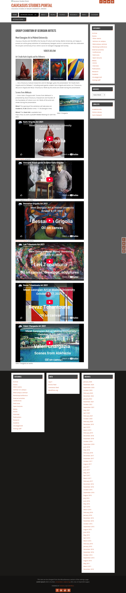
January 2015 (87, 546)
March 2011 (87, 566)
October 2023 (87, 390)
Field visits (96, 55)
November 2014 (88, 552)
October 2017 (87, 461)
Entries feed (52, 385)
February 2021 (88, 416)
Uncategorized (97, 77)
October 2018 (87, 441)
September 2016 (88, 492)
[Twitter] (124, 247)
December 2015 (88, 518)
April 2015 (86, 538)
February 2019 (88, 433)
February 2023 (88, 393)
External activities (98, 50)
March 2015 (87, 541)
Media (94, 61)
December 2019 (88, 424)
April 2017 (86, 475)
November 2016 (88, 487)
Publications (96, 69)
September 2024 (88, 387)
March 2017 (87, 478)
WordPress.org (53, 390)
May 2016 (86, 504)
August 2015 (87, 529)
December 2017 (88, 456)
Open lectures (97, 58)
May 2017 (86, 473)
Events (94, 36)
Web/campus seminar (100, 44)
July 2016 (86, 498)
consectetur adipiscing (62, 582)
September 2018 (88, 444)
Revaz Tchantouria (22, 322)
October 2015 (87, 524)
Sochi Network (97, 115)
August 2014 (87, 561)
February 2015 (88, 544)
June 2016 (86, 501)
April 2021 (86, 413)
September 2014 (88, 558)
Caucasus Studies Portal (31, 5)
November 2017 (88, 458)
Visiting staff (96, 80)
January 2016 (87, 515)
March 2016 (87, 509)
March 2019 (87, 430)
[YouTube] (124, 243)
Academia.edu (97, 109)
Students (95, 74)
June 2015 (86, 532)
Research (95, 71)
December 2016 (88, 484)
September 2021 (88, 407)
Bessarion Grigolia (22, 241)
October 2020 (87, 419)
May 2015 (86, 535)
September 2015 (88, 527)
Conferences (97, 52)
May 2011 (86, 563)
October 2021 (87, 404)
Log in (50, 382)
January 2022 (87, 399)
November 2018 (88, 438)
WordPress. (70, 586)
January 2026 (87, 382)
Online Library (97, 112)
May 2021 (86, 410)
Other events (97, 38)
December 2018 (88, 436)
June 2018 (86, 447)
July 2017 (86, 467)
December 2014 (88, 549)
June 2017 (86, 470)
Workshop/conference (100, 47)
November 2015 (88, 521)
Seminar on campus (99, 41)
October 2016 (87, 490)
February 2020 (88, 421)
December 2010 (88, 569)
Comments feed (53, 387)
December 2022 (88, 396)
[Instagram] (124, 251)
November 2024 (88, 385)
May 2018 (86, 450)
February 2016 (88, 512)
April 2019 (86, 427)
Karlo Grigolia (20, 159)
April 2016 (86, 507)
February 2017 (88, 481)
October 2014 (87, 555)
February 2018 (88, 453)
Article (95, 63)
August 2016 (87, 495)
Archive (94, 33)
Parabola (62, 586)
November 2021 (88, 402)
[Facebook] (124, 239)
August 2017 (87, 464)
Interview (96, 66)
